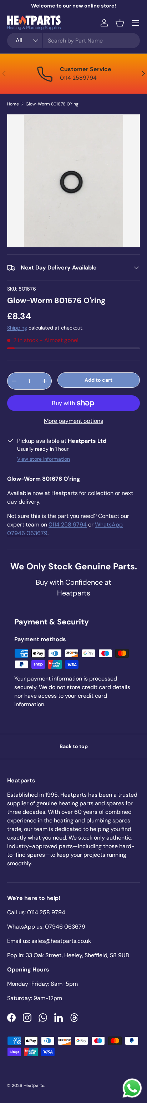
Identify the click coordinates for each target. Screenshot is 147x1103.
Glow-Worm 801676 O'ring (52, 104)
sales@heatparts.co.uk (61, 941)
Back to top (74, 746)
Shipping (17, 328)
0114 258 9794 (68, 524)
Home (13, 104)
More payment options (73, 421)
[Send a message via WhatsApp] (132, 1088)
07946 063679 (65, 926)
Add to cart (98, 380)
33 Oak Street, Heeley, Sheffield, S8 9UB (77, 955)
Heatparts (34, 1085)
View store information (43, 459)
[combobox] (73, 40)
